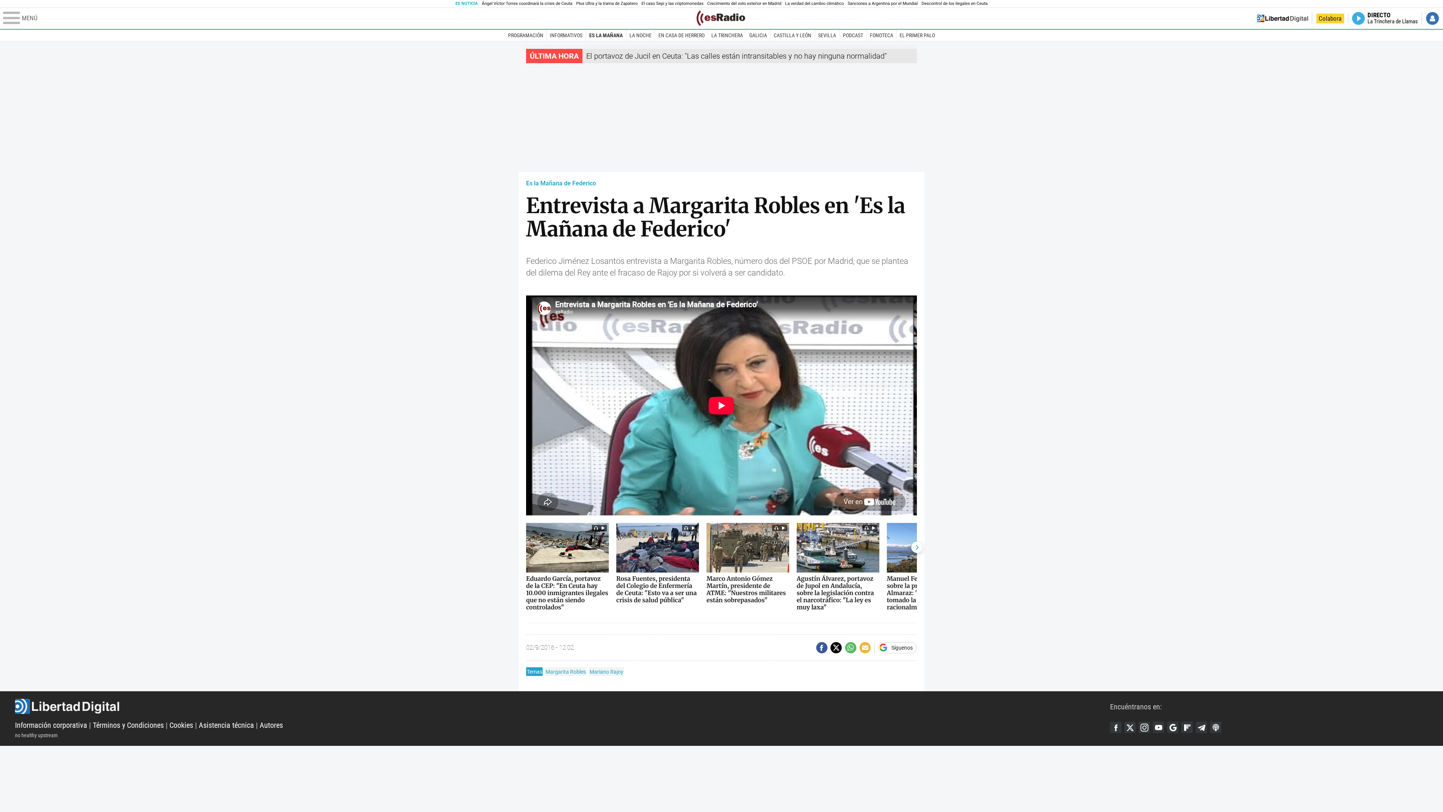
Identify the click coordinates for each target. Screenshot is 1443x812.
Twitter (1130, 727)
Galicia (758, 35)
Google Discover (1172, 727)
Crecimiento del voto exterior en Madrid (744, 3)
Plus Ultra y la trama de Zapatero (607, 3)
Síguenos (902, 647)
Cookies (181, 725)
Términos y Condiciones (128, 725)
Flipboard (1187, 727)
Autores (271, 725)
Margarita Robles (566, 672)
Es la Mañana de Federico (561, 183)
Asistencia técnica (226, 725)
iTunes (1215, 727)
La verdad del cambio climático (814, 3)
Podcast (853, 35)
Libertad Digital (562, 706)
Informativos (566, 35)
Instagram (1144, 727)
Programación (525, 35)
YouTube (1158, 727)
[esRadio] (721, 18)
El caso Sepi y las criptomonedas (672, 3)
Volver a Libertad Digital (1282, 18)
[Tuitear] (836, 647)
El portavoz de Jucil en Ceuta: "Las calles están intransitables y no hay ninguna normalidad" (736, 56)
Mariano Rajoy (606, 672)
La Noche (640, 35)
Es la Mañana (606, 35)
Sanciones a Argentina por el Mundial (883, 3)
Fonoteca (881, 35)
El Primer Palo (917, 35)
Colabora (1330, 18)
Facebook (1115, 727)
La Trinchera (727, 35)
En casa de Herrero (681, 35)
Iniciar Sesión (1432, 18)
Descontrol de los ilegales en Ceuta (954, 3)
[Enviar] (850, 647)
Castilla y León (792, 35)
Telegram (1201, 727)
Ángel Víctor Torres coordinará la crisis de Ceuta (527, 3)
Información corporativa (51, 725)
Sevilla (827, 35)
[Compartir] (821, 647)
